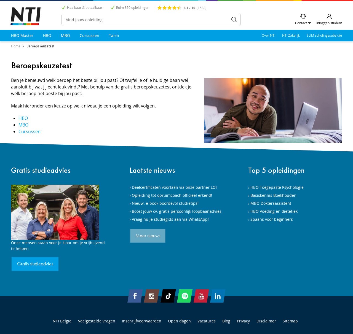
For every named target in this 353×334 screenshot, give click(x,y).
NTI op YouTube (201, 296)
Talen (114, 35)
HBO (47, 35)
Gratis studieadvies (41, 170)
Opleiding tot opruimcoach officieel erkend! (172, 195)
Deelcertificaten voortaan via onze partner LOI (174, 187)
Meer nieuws (147, 235)
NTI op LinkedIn (218, 296)
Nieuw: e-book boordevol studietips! (165, 203)
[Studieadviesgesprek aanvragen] (58, 212)
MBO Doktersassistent (270, 203)
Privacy (243, 321)
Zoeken (234, 19)
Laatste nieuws (152, 170)
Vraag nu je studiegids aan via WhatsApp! (170, 219)
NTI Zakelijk (291, 35)
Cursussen (89, 35)
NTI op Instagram (151, 296)
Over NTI (268, 35)
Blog (226, 321)
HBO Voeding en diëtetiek (274, 211)
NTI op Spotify (184, 296)
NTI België (62, 321)
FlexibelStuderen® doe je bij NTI (25, 16)
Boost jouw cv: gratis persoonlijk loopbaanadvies (176, 211)
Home (15, 46)
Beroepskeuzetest (40, 46)
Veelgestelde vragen (96, 321)
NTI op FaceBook (135, 296)
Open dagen (179, 321)
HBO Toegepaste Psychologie (277, 187)
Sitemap (290, 321)
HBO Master (22, 35)
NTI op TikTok (168, 296)
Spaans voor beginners (271, 219)
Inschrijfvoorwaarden (141, 321)
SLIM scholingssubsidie (324, 35)
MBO (65, 35)
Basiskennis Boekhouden (273, 195)
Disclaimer (266, 321)
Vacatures (206, 321)
